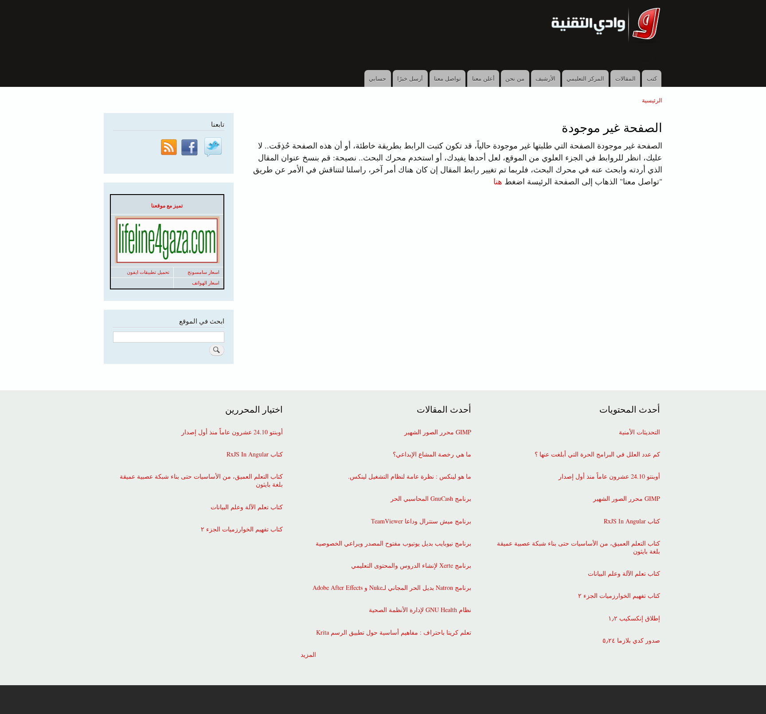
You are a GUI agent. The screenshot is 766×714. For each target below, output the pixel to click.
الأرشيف (545, 78)
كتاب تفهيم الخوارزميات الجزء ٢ (619, 596)
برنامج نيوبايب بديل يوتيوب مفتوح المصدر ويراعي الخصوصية (393, 543)
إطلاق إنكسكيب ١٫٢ (634, 618)
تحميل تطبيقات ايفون (148, 272)
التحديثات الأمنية (639, 432)
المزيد (308, 655)
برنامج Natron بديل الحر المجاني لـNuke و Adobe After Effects (392, 588)
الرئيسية (652, 100)
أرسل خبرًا (410, 78)
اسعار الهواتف (205, 282)
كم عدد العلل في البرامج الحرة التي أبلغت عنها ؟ (597, 454)
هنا (497, 181)
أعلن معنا (483, 78)
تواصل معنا (447, 78)
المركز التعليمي (585, 78)
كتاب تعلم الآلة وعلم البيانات (624, 573)
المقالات (625, 78)
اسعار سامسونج (203, 272)
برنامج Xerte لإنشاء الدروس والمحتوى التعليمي (411, 566)
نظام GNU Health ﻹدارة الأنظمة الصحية (420, 610)
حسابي (377, 78)
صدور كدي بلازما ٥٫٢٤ (631, 640)
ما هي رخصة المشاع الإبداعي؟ (432, 454)
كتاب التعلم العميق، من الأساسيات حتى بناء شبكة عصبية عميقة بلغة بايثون (578, 547)
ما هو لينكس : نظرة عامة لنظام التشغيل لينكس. (409, 476)
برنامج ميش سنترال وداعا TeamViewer (421, 521)
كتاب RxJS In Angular (632, 521)
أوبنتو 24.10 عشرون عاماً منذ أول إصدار (609, 476)
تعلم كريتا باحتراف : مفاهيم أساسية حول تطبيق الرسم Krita (393, 632)
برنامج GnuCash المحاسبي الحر (431, 499)
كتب (652, 78)
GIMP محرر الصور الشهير (626, 499)
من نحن (514, 78)
